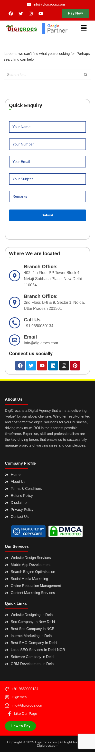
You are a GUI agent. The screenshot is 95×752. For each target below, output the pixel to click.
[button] (75, 13)
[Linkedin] (53, 365)
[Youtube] (40, 13)
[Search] (85, 75)
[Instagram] (30, 13)
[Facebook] (10, 13)
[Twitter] (20, 13)
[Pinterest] (75, 365)
